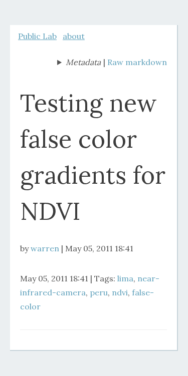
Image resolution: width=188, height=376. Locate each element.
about (74, 36)
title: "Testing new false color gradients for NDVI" (79, 63)
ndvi (120, 292)
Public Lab (37, 36)
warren (45, 248)
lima (125, 278)
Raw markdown (137, 62)
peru (99, 292)
